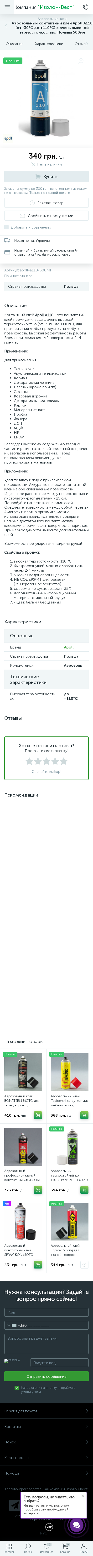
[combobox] (16, 1325)
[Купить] (38, 869)
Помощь (11, 1473)
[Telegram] (15, 1505)
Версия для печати (20, 1411)
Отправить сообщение (46, 1376)
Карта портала (16, 1457)
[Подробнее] (38, 943)
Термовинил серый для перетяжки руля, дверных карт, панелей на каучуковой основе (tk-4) (69, 1008)
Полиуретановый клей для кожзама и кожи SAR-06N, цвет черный (22, 929)
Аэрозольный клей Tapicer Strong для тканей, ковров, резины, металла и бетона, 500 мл (65, 1255)
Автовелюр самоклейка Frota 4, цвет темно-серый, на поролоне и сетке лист (22, 1006)
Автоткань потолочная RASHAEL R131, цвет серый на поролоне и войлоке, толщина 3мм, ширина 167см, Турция (69, 859)
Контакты (12, 1426)
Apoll (69, 647)
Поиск (10, 1442)
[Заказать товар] (84, 1265)
